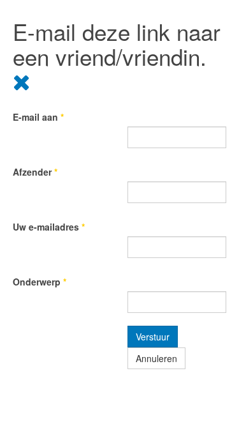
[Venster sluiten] (22, 80)
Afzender (35, 171)
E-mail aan (38, 116)
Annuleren (156, 358)
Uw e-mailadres (49, 226)
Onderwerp (39, 281)
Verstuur (153, 336)
